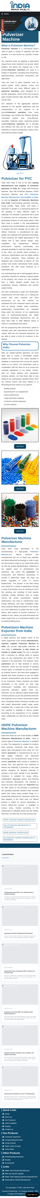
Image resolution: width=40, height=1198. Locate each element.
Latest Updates (11, 1123)
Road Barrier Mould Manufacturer (18, 1180)
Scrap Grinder (10, 1143)
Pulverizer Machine (21, 741)
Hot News (33, 888)
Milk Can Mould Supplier (14, 1174)
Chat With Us (32, 1195)
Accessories (9, 1163)
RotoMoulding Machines (14, 1157)
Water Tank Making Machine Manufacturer (21, 1177)
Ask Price (20, 173)
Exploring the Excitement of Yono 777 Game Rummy (19, 1094)
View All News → (6, 857)
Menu (6, 14)
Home (7, 1114)
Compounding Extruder (14, 1140)
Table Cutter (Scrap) (12, 1146)
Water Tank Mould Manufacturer (17, 1171)
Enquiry (8, 1126)
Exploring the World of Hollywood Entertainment (18, 933)
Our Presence (10, 1120)
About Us (8, 1117)
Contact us (9, 1129)
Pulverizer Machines (13, 1137)
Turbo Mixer (9, 1149)
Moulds (7, 1160)
